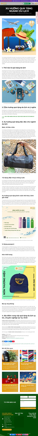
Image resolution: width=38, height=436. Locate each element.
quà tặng (13, 343)
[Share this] (6, 341)
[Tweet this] (8, 341)
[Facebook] (31, 1)
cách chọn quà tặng (7, 343)
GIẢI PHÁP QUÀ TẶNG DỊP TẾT (10, 385)
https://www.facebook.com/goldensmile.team (15, 338)
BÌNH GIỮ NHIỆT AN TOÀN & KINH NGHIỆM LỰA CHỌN (9, 364)
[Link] (4, 3)
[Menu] (33, 3)
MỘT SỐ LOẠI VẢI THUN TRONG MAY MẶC (26, 364)
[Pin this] (13, 341)
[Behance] (35, 1)
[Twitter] (33, 1)
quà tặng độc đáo (27, 343)
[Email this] (3, 341)
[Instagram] (36, 1)
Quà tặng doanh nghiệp (19, 343)
